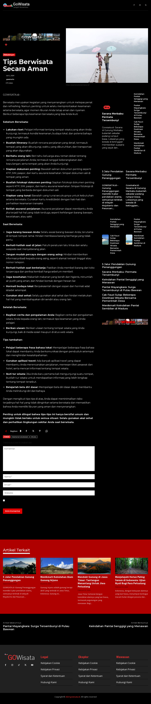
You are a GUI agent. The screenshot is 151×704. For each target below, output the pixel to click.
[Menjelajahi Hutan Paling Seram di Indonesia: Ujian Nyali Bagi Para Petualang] (131, 566)
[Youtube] (32, 665)
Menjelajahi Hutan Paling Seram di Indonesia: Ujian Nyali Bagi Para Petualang (130, 580)
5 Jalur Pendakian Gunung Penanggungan (119, 266)
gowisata (10, 79)
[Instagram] (140, 5)
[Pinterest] (40, 431)
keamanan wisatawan (20, 437)
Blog (107, 107)
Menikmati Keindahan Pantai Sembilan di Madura (139, 148)
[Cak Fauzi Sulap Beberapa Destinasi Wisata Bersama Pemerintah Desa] (129, 131)
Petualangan (9, 55)
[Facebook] (134, 5)
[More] (6, 45)
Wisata (33, 437)
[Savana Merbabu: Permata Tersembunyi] (113, 102)
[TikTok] (18, 665)
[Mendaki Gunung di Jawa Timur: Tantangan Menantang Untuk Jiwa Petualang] (94, 566)
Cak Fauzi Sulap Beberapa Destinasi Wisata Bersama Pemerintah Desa (139, 130)
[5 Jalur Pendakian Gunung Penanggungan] (113, 162)
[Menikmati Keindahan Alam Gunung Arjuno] (56, 566)
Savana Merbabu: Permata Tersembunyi (136, 175)
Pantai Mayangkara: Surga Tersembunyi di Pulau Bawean (140, 111)
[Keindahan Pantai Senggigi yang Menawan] (129, 98)
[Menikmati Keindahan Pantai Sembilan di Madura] (129, 148)
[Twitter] (146, 5)
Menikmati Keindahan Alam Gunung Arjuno (56, 578)
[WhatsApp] (47, 431)
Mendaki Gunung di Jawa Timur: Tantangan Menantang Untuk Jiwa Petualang (92, 581)
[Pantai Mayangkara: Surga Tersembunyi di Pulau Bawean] (129, 112)
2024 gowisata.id (72, 697)
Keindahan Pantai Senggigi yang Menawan (141, 97)
